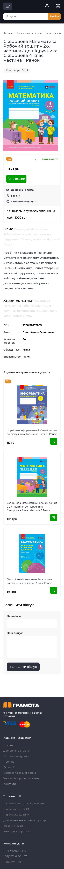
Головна (8, 33)
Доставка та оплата (16, 750)
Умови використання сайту (21, 778)
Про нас (8, 761)
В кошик (18, 179)
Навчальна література (29, 33)
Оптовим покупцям (23, 201)
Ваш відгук (15, 633)
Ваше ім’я (14, 616)
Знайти (54, 16)
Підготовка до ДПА (16, 814)
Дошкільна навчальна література (25, 820)
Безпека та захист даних (19, 772)
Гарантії (16, 195)
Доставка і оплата (22, 189)
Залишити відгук (23, 667)
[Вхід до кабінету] (46, 6)
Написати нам (12, 862)
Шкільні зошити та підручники (23, 803)
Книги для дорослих (17, 831)
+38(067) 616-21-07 (15, 856)
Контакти (9, 783)
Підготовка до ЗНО (16, 809)
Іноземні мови (13, 825)
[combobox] (25, 16)
